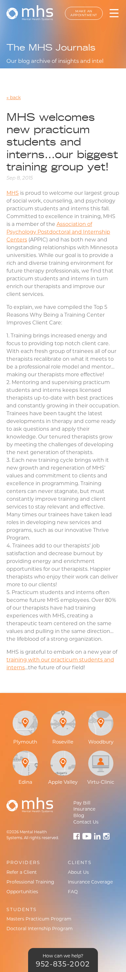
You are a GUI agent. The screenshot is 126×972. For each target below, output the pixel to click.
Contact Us (86, 822)
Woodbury (100, 742)
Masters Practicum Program (38, 919)
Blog (78, 815)
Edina (25, 782)
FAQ (73, 892)
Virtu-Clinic (100, 782)
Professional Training (30, 882)
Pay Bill (81, 803)
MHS (12, 193)
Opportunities (22, 892)
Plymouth (25, 742)
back (15, 97)
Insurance (84, 809)
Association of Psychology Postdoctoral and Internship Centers (58, 232)
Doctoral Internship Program (39, 928)
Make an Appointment (83, 13)
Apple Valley (63, 782)
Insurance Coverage (90, 882)
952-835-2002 (63, 964)
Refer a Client (21, 872)
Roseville (62, 742)
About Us (78, 872)
